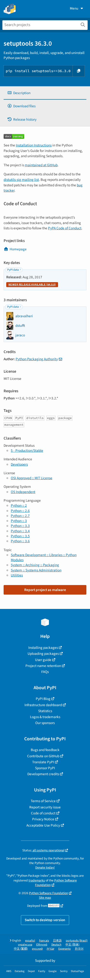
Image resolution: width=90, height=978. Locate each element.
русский (37, 949)
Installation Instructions (34, 145)
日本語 (57, 941)
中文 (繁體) (21, 949)
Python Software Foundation (56, 882)
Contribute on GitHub (43, 756)
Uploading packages (43, 653)
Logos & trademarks (45, 717)
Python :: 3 (19, 520)
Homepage (18, 249)
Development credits (43, 774)
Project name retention (43, 665)
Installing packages (43, 647)
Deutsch (56, 945)
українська (25, 945)
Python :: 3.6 (20, 541)
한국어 (79, 949)
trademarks (37, 880)
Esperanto (64, 949)
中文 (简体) (72, 945)
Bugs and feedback (45, 749)
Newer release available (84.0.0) (32, 285)
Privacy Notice (43, 819)
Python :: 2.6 (20, 510)
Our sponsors (45, 722)
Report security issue (45, 807)
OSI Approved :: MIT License (31, 478)
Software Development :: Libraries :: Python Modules (44, 557)
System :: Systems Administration (36, 570)
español (30, 941)
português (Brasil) (77, 941)
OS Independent (23, 491)
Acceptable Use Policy (43, 825)
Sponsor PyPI (45, 768)
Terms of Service (43, 801)
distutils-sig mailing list (21, 179)
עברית (50, 949)
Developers (19, 464)
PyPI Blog (43, 698)
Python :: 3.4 (20, 531)
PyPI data (13, 270)
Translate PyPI (43, 762)
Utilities (17, 575)
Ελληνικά (41, 945)
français (44, 941)
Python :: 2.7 (20, 515)
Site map (45, 897)
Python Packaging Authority (37, 359)
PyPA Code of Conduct (64, 228)
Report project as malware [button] (45, 589)
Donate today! (45, 867)
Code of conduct (43, 813)
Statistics (45, 711)
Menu (74, 8)
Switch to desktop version (45, 920)
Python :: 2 (19, 505)
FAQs (45, 671)
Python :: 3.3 (20, 525)
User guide (43, 659)
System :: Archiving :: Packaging (35, 565)
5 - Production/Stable (27, 450)
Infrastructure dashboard (43, 705)
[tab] (45, 93)
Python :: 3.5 (20, 536)
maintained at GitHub (41, 165)
